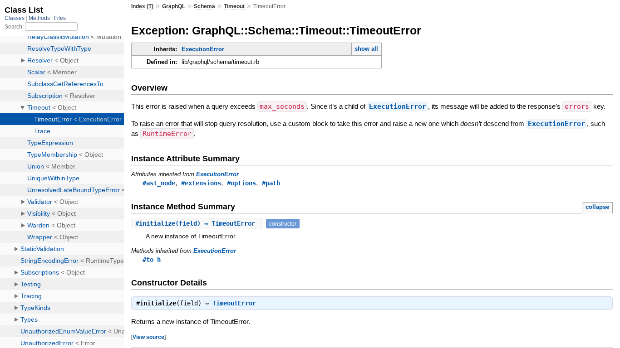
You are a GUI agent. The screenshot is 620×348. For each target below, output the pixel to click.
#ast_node (159, 183)
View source (148, 337)
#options (241, 183)
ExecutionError (203, 49)
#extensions (201, 183)
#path (271, 183)
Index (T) (142, 6)
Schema (204, 6)
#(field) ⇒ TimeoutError (197, 223)
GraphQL (173, 6)
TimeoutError (234, 303)
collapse (597, 206)
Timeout (234, 6)
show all (366, 48)
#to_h (152, 259)
